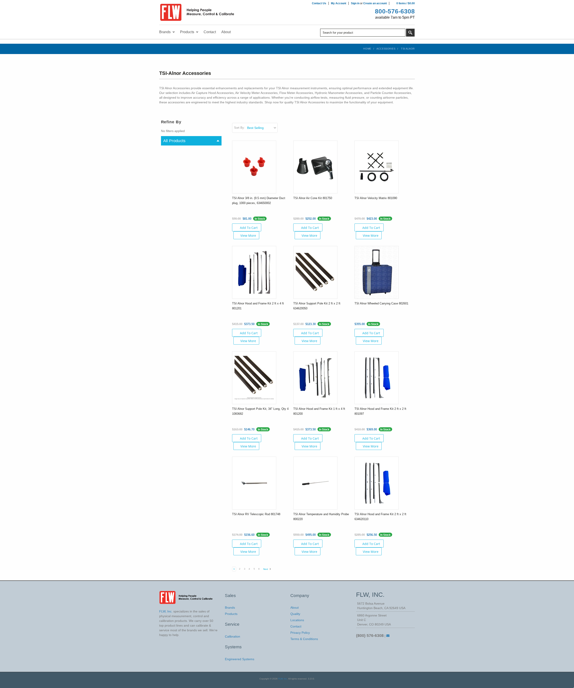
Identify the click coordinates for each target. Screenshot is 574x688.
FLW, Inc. (283, 678)
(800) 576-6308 (370, 635)
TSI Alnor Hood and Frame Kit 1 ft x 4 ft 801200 (319, 411)
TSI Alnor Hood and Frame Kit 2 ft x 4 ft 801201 (258, 306)
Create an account (375, 3)
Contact (295, 626)
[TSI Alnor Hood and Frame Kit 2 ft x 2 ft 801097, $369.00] (376, 377)
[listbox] (262, 127)
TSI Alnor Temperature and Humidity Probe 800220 (321, 516)
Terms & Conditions (304, 639)
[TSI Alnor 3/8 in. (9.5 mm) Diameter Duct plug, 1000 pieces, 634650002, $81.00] (254, 167)
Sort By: (239, 127)
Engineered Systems (239, 659)
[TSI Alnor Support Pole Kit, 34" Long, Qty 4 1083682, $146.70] (254, 377)
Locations (297, 620)
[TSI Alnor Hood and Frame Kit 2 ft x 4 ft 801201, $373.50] (254, 272)
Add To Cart (249, 228)
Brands (230, 607)
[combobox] (362, 33)
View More (248, 235)
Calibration (232, 636)
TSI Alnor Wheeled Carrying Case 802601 (381, 303)
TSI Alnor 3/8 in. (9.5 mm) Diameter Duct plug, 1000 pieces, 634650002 (258, 200)
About (294, 607)
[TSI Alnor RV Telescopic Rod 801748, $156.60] (254, 483)
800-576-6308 (395, 11)
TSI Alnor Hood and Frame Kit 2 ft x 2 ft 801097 (380, 411)
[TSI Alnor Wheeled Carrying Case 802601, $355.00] (376, 272)
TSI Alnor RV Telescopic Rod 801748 (256, 514)
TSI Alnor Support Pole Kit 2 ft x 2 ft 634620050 (316, 306)
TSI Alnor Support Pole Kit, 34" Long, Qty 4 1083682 (260, 411)
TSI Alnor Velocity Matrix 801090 (375, 198)
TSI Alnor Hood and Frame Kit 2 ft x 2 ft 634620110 (380, 516)
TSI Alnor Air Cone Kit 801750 (312, 198)
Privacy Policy (300, 632)
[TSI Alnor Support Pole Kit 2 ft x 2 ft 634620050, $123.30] (315, 272)
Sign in (355, 3)
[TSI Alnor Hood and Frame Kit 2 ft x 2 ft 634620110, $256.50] (376, 483)
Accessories (385, 48)
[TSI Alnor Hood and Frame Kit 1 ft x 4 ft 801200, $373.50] (315, 377)
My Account (338, 3)
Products (231, 614)
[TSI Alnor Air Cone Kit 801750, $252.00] (315, 167)
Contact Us (319, 3)
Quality (295, 614)
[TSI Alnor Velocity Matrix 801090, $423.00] (376, 167)
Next (266, 569)
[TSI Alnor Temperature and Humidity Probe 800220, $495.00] (315, 483)
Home (367, 48)
